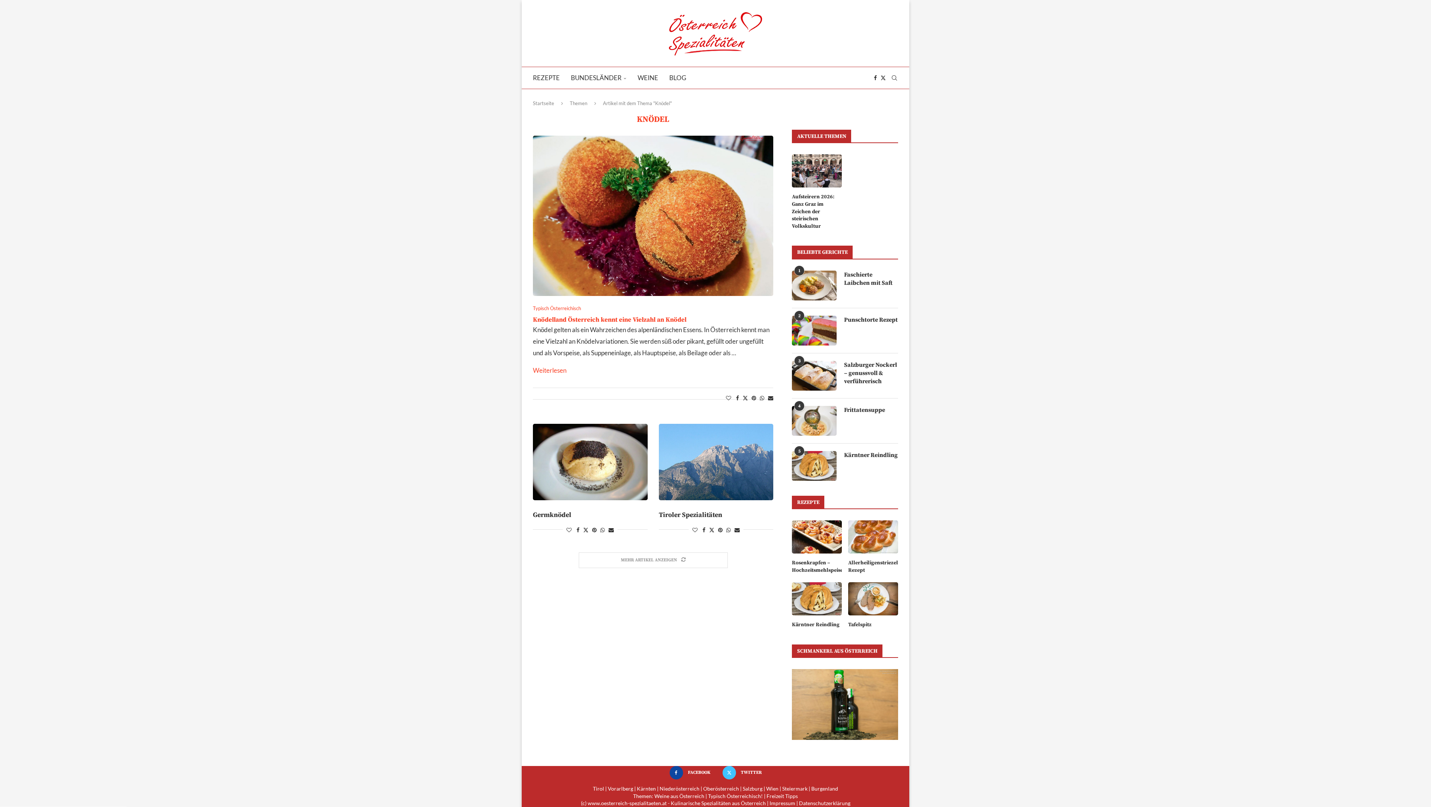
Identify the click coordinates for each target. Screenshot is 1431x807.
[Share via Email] (770, 398)
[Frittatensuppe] (814, 421)
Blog (677, 78)
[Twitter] (883, 78)
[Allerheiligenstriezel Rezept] (873, 537)
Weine (648, 78)
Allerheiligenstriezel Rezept (873, 566)
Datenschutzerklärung (824, 803)
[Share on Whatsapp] (762, 398)
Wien (772, 788)
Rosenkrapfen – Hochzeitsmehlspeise (817, 566)
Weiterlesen (549, 370)
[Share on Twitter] (745, 398)
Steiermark (795, 788)
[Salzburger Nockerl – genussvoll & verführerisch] (814, 376)
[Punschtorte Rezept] (814, 331)
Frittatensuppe (864, 410)
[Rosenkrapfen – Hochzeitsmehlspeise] (817, 537)
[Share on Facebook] (737, 398)
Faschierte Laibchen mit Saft (868, 279)
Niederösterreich (679, 788)
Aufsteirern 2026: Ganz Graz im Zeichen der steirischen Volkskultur (813, 211)
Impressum (782, 803)
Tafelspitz (860, 624)
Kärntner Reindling (871, 455)
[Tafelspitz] (873, 598)
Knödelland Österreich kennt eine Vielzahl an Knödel (609, 320)
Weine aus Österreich (679, 796)
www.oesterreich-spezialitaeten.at (627, 803)
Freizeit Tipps (782, 796)
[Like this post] (728, 398)
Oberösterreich (721, 788)
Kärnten (646, 788)
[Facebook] (875, 78)
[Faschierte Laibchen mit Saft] (814, 285)
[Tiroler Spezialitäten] (716, 462)
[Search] (894, 78)
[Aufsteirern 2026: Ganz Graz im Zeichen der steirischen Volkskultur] (817, 170)
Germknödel (552, 515)
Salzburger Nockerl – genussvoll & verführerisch (870, 373)
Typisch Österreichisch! (735, 796)
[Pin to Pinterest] (754, 398)
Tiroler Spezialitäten (690, 515)
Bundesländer (596, 78)
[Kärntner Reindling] (814, 466)
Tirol (598, 788)
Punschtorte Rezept (871, 320)
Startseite (543, 103)
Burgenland (824, 788)
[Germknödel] (590, 462)
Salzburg (752, 788)
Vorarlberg (620, 788)
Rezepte (546, 78)
